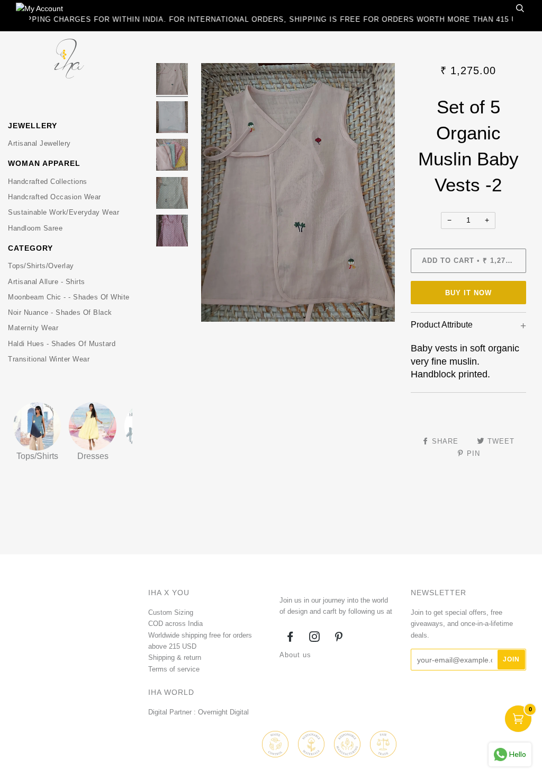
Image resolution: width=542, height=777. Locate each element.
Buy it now (468, 293)
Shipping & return (174, 657)
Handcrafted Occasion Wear (54, 197)
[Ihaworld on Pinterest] (339, 638)
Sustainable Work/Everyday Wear (63, 212)
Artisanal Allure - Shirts (46, 282)
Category (30, 248)
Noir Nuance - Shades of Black (60, 312)
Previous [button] (219, 192)
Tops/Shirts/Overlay (41, 266)
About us (295, 655)
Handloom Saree (35, 228)
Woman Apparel (44, 163)
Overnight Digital (223, 712)
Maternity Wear (33, 328)
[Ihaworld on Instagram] (314, 638)
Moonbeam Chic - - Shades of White (69, 297)
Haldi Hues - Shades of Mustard (61, 344)
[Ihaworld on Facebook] (290, 638)
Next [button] (375, 192)
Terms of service (174, 669)
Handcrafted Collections (47, 182)
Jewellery (32, 125)
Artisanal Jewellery (39, 143)
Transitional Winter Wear (48, 359)
